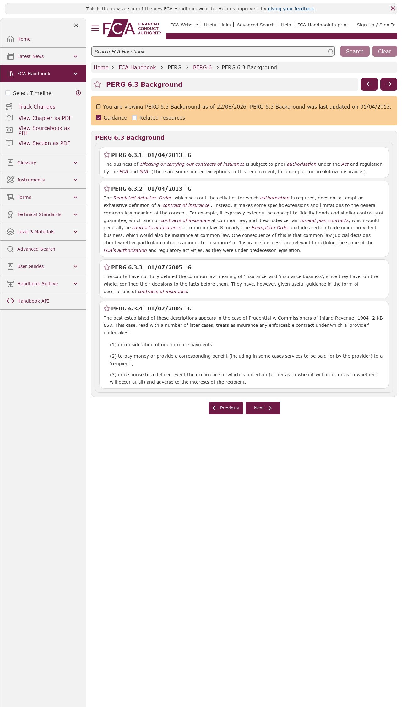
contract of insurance (186, 205)
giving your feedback (291, 8)
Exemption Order (270, 227)
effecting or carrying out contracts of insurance (192, 164)
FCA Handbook (137, 67)
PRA (143, 172)
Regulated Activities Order (142, 198)
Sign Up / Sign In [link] (376, 24)
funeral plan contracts (324, 220)
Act (345, 164)
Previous (229, 407)
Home (101, 67)
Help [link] (286, 24)
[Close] (392, 8)
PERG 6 (202, 67)
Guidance (115, 117)
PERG (174, 67)
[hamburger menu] (95, 28)
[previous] (369, 84)
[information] (78, 93)
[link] (132, 28)
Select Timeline (32, 93)
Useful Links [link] (217, 24)
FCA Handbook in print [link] (322, 24)
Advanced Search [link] (256, 24)
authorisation (302, 164)
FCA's (110, 250)
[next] (388, 84)
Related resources (162, 117)
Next (259, 407)
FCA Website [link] (184, 24)
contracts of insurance (185, 220)
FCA (123, 172)
